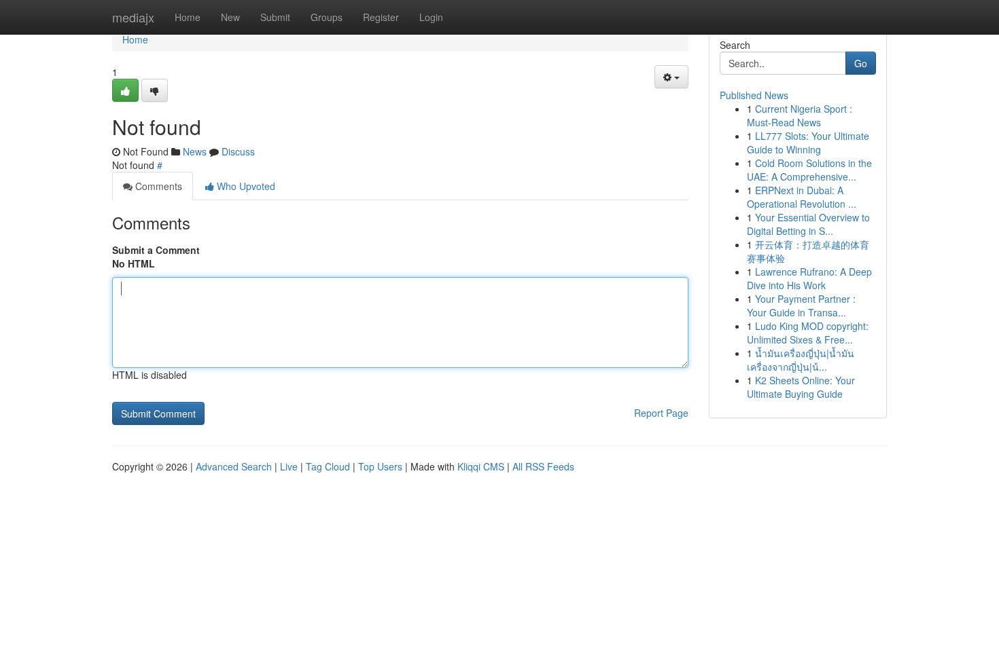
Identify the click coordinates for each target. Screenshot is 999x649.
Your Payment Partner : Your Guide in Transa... (801, 305)
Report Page (661, 413)
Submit (275, 17)
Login (431, 17)
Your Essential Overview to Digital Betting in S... (808, 224)
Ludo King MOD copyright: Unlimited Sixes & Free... (808, 332)
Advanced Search (234, 466)
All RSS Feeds (543, 466)
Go (860, 63)
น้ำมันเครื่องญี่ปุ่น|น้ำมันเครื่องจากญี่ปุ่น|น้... (800, 359)
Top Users (380, 466)
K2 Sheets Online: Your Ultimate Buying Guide (801, 387)
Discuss (238, 151)
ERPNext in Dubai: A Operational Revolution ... (801, 196)
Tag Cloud (328, 466)
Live (289, 466)
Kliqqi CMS (480, 466)
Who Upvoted (244, 186)
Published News (754, 95)
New (230, 17)
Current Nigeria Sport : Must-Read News (799, 115)
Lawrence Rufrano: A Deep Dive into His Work (809, 278)
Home (187, 17)
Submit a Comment (156, 250)
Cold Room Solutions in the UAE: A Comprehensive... (809, 169)
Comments (157, 186)
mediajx (133, 17)
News (195, 151)
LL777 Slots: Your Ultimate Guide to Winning (808, 142)
